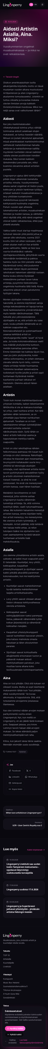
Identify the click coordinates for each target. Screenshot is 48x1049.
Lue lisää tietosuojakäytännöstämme (31, 1041)
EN (36, 4)
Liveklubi (7, 966)
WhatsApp (32, 777)
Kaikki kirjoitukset (34, 850)
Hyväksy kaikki (16, 1028)
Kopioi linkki (17, 789)
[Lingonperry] (12, 4)
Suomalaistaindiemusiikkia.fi (15, 986)
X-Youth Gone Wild (11, 994)
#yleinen (22, 752)
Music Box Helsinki (11, 982)
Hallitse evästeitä (13, 1041)
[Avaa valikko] (42, 4)
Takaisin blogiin (12, 77)
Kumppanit (8, 979)
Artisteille (7, 959)
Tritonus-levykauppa (12, 990)
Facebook (16, 770)
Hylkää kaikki (15, 1034)
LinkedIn (15, 777)
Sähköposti (17, 783)
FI (31, 4)
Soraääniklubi (9, 997)
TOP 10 (6, 955)
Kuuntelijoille (8, 963)
